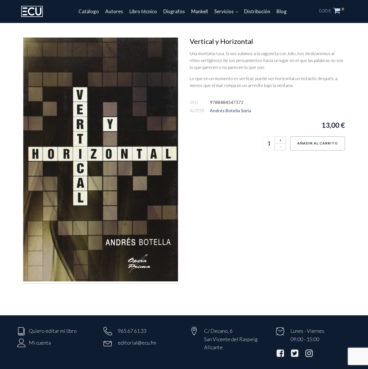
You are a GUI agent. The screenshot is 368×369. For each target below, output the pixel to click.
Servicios (224, 11)
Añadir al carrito (317, 143)
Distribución (257, 11)
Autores (114, 11)
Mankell (199, 11)
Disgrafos (174, 11)
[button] (335, 11)
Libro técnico (143, 11)
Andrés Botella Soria (230, 110)
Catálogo (88, 11)
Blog (282, 11)
